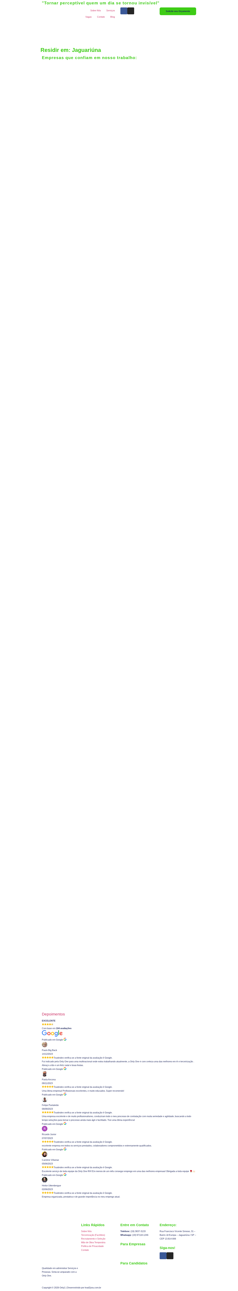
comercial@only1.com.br (132, 1250)
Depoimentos (53, 1014)
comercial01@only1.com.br (133, 1254)
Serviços (110, 10)
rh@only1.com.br (128, 1269)
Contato (101, 17)
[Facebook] (123, 10)
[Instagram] (130, 10)
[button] (119, 1001)
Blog (112, 17)
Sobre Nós (95, 10)
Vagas (88, 17)
